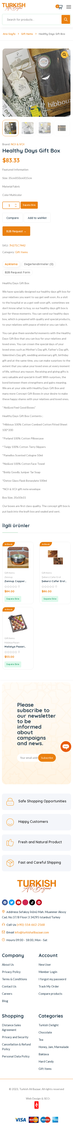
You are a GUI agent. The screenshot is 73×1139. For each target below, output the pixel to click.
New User (45, 964)
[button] (64, 54)
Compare (12, 218)
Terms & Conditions (14, 979)
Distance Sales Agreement (11, 1027)
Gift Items (27, 33)
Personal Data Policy (16, 1056)
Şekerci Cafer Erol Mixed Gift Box (53, 581)
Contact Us (9, 986)
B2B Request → (16, 231)
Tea (41, 1039)
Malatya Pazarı (11, 642)
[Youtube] (18, 902)
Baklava (44, 1054)
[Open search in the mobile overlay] (36, 19)
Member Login (48, 972)
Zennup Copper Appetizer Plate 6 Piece (15, 581)
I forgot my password (52, 979)
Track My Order (49, 986)
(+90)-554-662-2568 (31, 924)
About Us (8, 964)
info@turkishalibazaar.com (32, 932)
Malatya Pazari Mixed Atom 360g (15, 646)
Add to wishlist (37, 218)
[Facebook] (5, 902)
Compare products (50, 993)
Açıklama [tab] (11, 264)
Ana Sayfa (9, 33)
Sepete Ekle (29, 205)
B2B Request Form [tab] (17, 272)
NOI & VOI (18, 144)
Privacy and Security (15, 1037)
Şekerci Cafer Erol (51, 577)
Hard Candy (46, 1061)
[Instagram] (25, 902)
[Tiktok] (32, 902)
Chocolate (45, 1032)
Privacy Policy (11, 972)
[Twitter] (12, 902)
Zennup (8, 577)
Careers (7, 993)
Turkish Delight (49, 1025)
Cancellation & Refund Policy (16, 1047)
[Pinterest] (39, 902)
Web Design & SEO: (38, 1098)
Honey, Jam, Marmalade (54, 1047)
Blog (5, 1001)
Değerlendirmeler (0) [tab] (38, 264)
